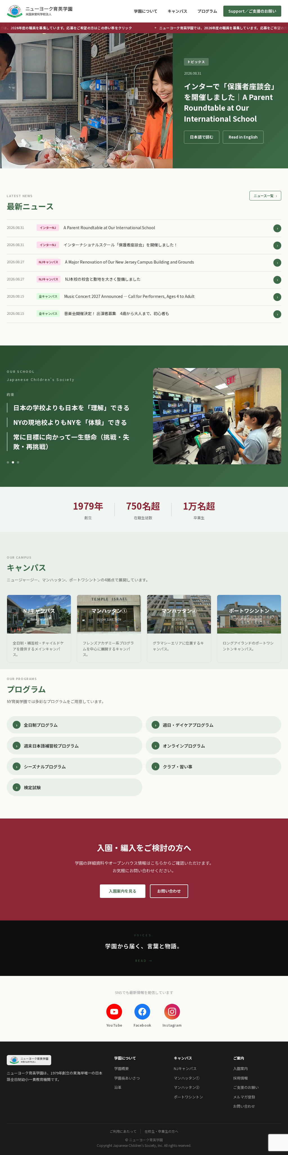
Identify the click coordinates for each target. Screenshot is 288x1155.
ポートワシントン (188, 1097)
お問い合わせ (169, 891)
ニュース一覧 (265, 195)
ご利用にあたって (123, 1131)
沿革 (118, 1087)
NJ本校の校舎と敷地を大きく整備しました (103, 279)
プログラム (207, 11)
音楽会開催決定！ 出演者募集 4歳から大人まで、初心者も (116, 313)
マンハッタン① (186, 1078)
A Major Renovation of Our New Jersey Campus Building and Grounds (129, 262)
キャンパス (177, 11)
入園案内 (240, 1068)
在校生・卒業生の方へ (161, 1131)
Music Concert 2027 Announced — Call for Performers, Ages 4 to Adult (129, 296)
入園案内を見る (122, 891)
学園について (146, 11)
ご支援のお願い (246, 1087)
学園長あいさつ (127, 1078)
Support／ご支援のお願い (252, 11)
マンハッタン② (186, 1087)
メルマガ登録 (244, 1097)
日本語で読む (201, 137)
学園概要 (121, 1068)
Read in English (243, 137)
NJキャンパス (185, 1068)
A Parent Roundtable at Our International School (109, 227)
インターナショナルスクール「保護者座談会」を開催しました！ (121, 245)
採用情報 (240, 1078)
